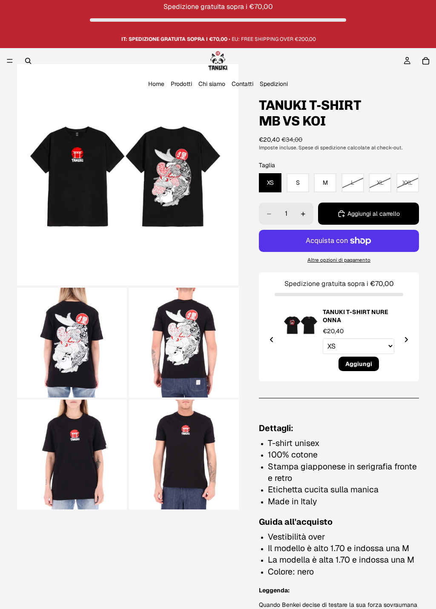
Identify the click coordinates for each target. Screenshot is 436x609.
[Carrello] (425, 60)
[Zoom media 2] (72, 342)
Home (156, 84)
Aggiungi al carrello (373, 213)
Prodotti (181, 84)
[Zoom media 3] (184, 342)
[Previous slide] (271, 339)
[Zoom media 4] (72, 454)
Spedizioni (274, 84)
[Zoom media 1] (127, 175)
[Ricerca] (28, 60)
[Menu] (10, 61)
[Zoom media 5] (184, 454)
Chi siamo (211, 84)
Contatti (242, 84)
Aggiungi (358, 354)
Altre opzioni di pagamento (338, 260)
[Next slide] (406, 339)
